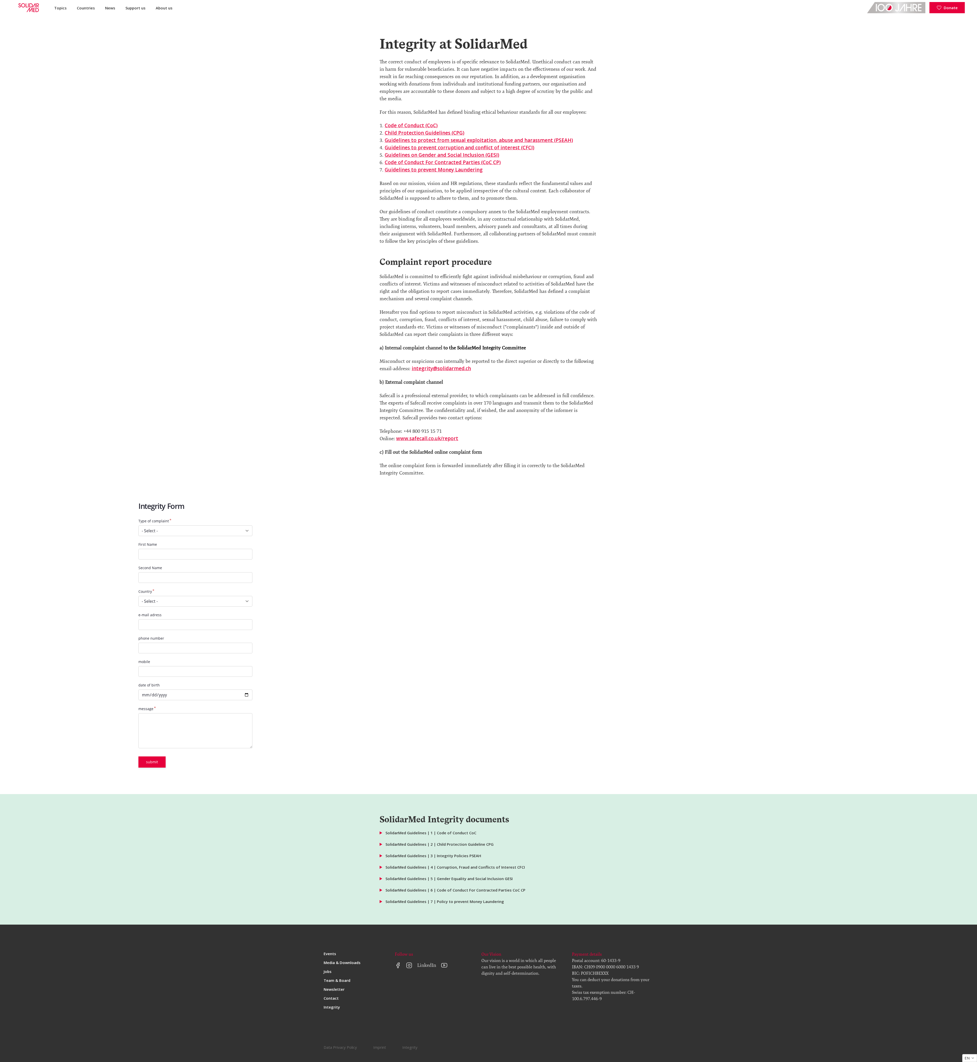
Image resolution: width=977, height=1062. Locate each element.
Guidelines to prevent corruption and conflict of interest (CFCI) (459, 147)
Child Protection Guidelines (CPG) (424, 133)
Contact (331, 998)
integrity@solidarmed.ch (441, 368)
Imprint (379, 1047)
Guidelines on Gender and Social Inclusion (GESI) (442, 155)
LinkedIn (426, 965)
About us (164, 7)
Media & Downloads (342, 962)
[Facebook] (398, 965)
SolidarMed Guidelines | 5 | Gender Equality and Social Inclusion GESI (449, 878)
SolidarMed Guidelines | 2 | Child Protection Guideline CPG (439, 844)
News (110, 7)
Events (330, 953)
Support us (135, 7)
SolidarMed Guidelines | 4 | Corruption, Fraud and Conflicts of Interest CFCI (455, 867)
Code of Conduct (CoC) (411, 125)
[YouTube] (444, 965)
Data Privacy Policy (340, 1047)
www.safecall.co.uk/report (427, 438)
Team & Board (337, 980)
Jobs (328, 971)
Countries (86, 7)
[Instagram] (409, 965)
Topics (60, 7)
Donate (951, 7)
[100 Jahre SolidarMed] (896, 7)
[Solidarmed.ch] (28, 7)
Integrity (332, 1007)
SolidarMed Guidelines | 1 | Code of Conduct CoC (430, 832)
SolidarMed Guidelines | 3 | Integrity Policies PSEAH (433, 855)
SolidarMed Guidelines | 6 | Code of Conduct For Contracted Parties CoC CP (455, 890)
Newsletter (334, 989)
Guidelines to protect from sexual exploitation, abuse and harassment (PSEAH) (479, 140)
